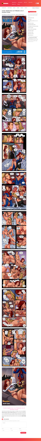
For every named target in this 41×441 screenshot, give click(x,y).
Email (11, 428)
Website (20, 428)
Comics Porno (30, 2)
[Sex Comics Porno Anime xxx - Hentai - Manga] (5, 3)
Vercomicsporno (20, 2)
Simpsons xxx (14, 4)
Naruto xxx (25, 2)
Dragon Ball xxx (14, 2)
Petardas (18, 4)
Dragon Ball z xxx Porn (31, 20)
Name (2, 428)
